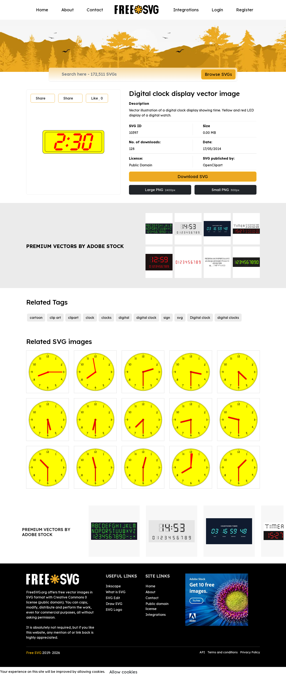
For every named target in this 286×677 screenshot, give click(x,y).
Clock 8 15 (39, 387)
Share (40, 98)
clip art (55, 317)
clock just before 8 (93, 387)
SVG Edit (113, 598)
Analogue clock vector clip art (47, 432)
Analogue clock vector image (143, 384)
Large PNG (160, 190)
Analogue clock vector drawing (95, 432)
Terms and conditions (222, 652)
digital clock (146, 317)
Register (244, 9)
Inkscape (113, 586)
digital (124, 317)
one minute (183, 483)
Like (97, 98)
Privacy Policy (250, 652)
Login (217, 9)
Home (42, 9)
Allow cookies (123, 671)
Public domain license (157, 606)
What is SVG (115, 592)
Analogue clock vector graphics (191, 384)
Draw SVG (114, 604)
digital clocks (228, 317)
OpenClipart (213, 165)
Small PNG (225, 190)
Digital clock (200, 317)
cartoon (36, 317)
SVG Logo (114, 609)
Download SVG (193, 176)
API (203, 652)
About (67, 9)
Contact (95, 9)
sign (167, 317)
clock (90, 317)
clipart (73, 317)
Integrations (186, 9)
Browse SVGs (218, 74)
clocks (106, 317)
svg (180, 317)
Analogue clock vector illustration (238, 384)
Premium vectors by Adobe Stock (75, 246)
